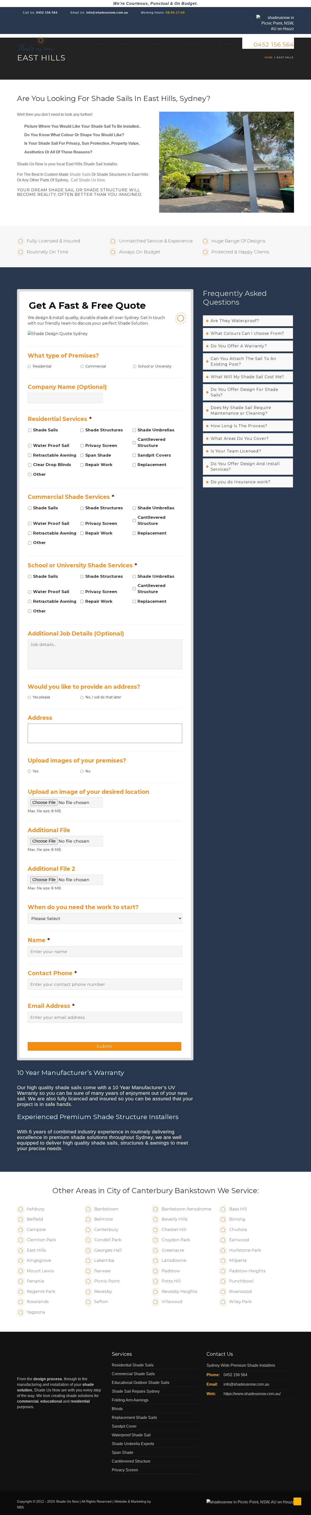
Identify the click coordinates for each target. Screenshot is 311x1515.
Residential (42, 366)
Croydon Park (176, 1239)
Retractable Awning (54, 455)
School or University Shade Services (82, 565)
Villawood (172, 1301)
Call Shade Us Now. (88, 180)
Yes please (41, 697)
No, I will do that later (103, 697)
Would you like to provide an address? (84, 686)
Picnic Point (107, 1281)
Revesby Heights (179, 1291)
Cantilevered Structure (151, 442)
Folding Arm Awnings (130, 1400)
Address (40, 717)
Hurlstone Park (245, 1250)
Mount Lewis (40, 1270)
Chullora (238, 1229)
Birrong (237, 1219)
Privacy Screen (101, 445)
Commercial (95, 366)
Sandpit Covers (154, 455)
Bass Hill (238, 1208)
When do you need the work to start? (83, 907)
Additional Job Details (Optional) (76, 633)
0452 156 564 (47, 12)
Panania (35, 1281)
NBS (20, 1507)
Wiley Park (240, 1301)
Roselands (38, 1301)
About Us (129, 44)
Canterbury (106, 1229)
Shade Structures (104, 429)
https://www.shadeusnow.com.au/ (252, 1394)
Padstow (171, 1270)
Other (39, 474)
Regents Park (41, 1291)
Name (39, 940)
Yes (35, 771)
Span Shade (98, 455)
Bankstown (106, 1208)
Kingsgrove (39, 1260)
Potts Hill (171, 1281)
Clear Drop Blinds (52, 464)
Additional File (49, 830)
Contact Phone (52, 973)
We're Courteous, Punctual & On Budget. (155, 3)
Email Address (51, 1006)
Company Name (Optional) (67, 387)
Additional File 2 (51, 868)
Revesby (103, 1291)
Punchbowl (241, 1281)
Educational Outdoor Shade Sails (140, 1383)
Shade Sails (80, 174)
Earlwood (239, 1239)
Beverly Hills (175, 1219)
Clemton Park (41, 1239)
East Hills (36, 1250)
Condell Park (107, 1239)
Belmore (103, 1219)
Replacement (152, 464)
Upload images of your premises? (77, 760)
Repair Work (98, 464)
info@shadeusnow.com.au (107, 12)
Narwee (102, 1270)
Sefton (101, 1301)
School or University (155, 366)
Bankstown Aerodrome (186, 1208)
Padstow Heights (247, 1270)
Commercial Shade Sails (133, 1374)
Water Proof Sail (51, 445)
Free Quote (192, 44)
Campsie (36, 1229)
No (87, 771)
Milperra (238, 1260)
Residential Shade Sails (133, 1365)
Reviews (226, 44)
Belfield (35, 1219)
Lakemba (104, 1260)
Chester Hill (174, 1229)
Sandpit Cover (124, 1426)
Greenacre (173, 1250)
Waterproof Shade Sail (131, 1435)
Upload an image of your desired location (88, 791)
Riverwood (240, 1291)
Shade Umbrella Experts (133, 1444)
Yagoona (36, 1312)
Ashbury (35, 1208)
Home (102, 44)
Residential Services (60, 419)
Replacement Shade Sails (134, 1417)
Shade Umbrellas (156, 429)
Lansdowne (174, 1260)
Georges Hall (108, 1250)
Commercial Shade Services (71, 497)
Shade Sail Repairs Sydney (136, 1391)
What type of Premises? (63, 355)
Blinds (117, 1409)
